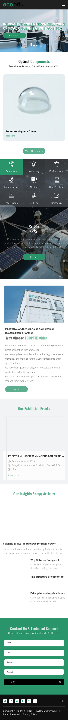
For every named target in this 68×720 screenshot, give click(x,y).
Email (9, 652)
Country (10, 662)
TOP (62, 701)
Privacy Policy (29, 714)
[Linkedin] (23, 701)
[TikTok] (5, 701)
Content (10, 672)
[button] (31, 44)
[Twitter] (35, 701)
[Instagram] (29, 701)
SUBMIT (13, 682)
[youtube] (17, 701)
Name (9, 642)
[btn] (63, 5)
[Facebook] (11, 701)
